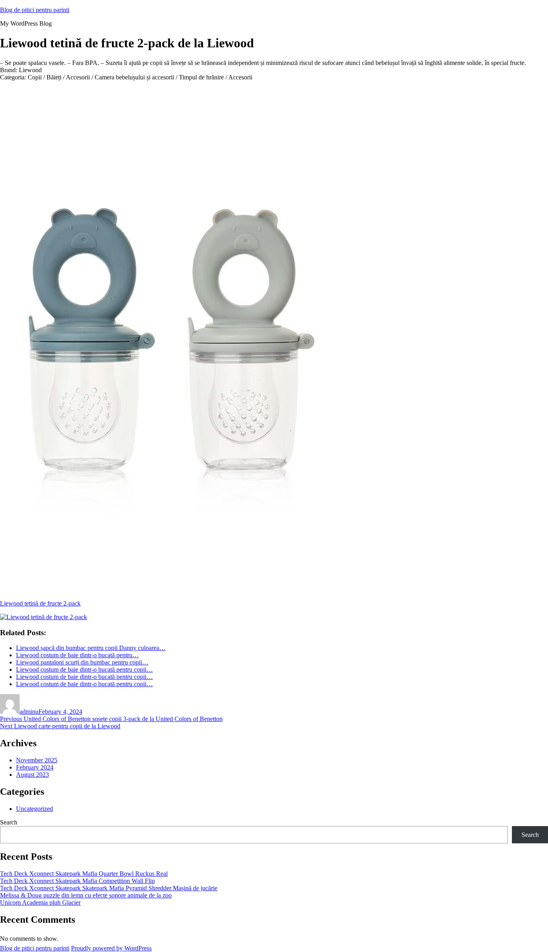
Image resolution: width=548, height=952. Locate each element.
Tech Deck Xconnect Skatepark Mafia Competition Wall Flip (77, 880)
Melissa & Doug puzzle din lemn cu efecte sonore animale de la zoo (86, 895)
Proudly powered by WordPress (111, 948)
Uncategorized (34, 808)
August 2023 (32, 774)
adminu (29, 711)
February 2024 (34, 767)
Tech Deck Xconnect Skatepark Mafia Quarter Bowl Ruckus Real (84, 873)
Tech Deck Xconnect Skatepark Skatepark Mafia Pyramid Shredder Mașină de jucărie (108, 888)
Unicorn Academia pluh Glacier (40, 902)
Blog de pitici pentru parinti (34, 9)
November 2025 (36, 760)
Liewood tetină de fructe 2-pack (40, 603)
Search (8, 822)
